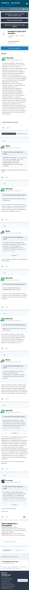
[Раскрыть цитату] (3, 152)
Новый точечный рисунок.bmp (10, 122)
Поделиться (7, 550)
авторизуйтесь (10, 530)
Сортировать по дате (22, 133)
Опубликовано (14, 60)
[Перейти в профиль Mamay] (3, 147)
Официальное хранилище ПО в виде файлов (14, 25)
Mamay (19, 195)
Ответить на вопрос (14, 48)
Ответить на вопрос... (10, 541)
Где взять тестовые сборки (14, 20)
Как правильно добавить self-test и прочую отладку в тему (14, 14)
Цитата (8, 127)
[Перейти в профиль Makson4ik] (3, 59)
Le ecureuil (9, 480)
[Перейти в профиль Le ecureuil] (3, 481)
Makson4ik (16, 41)
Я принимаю (23, 580)
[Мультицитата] (3, 128)
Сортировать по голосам (9, 133)
